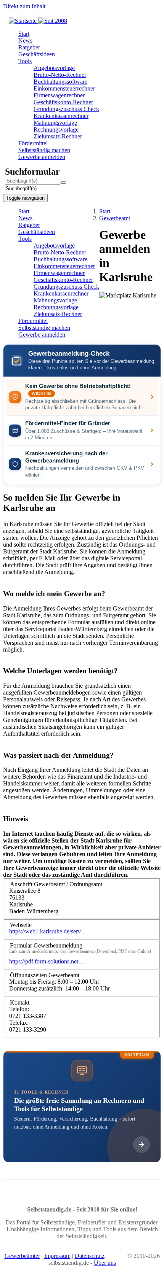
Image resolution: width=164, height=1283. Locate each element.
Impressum (57, 1256)
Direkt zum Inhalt (24, 6)
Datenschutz (90, 1256)
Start (104, 211)
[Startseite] (38, 20)
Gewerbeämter (22, 1256)
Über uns (105, 1262)
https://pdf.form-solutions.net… (46, 961)
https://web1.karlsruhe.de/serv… (48, 931)
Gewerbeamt (114, 218)
